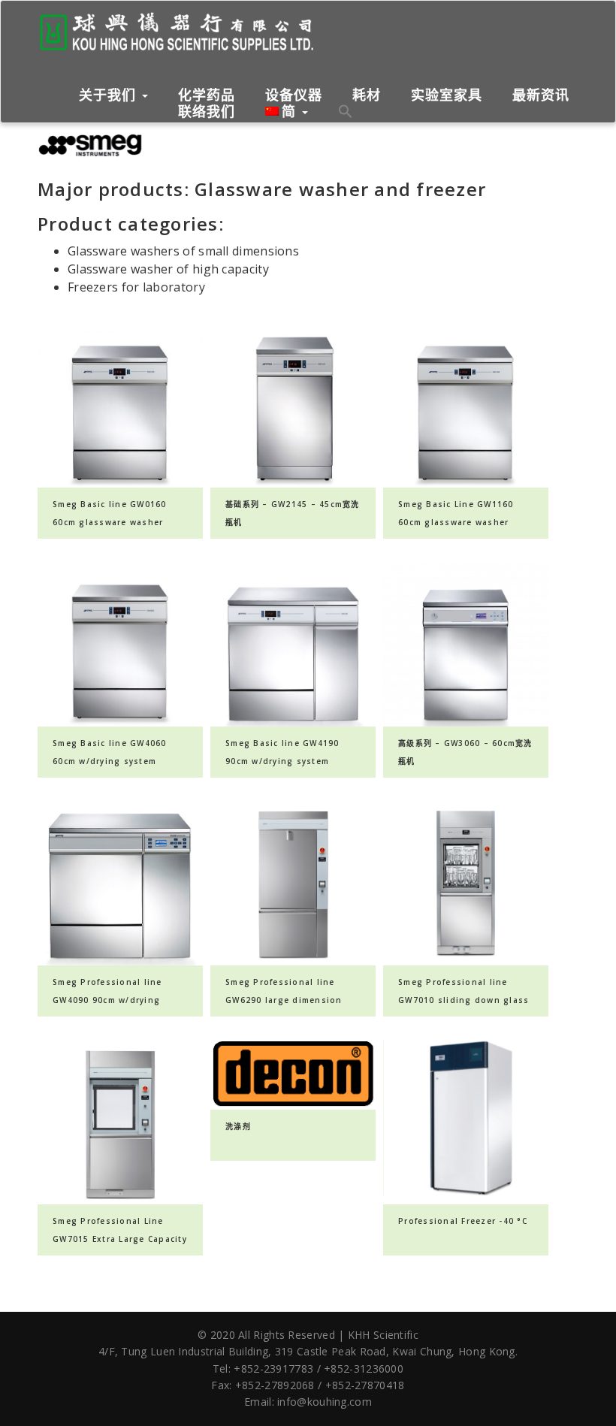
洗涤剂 (238, 1126)
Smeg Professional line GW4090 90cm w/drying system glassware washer (113, 1000)
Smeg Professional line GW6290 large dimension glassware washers (284, 1000)
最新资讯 (540, 95)
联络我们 (206, 112)
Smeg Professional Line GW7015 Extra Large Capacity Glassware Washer (120, 1239)
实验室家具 (446, 95)
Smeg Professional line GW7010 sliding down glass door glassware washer (463, 1000)
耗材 (366, 95)
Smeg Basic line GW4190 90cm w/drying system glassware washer (282, 761)
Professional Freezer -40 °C (462, 1221)
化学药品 (206, 95)
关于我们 (109, 94)
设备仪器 (293, 95)
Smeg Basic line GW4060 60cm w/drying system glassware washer (110, 761)
